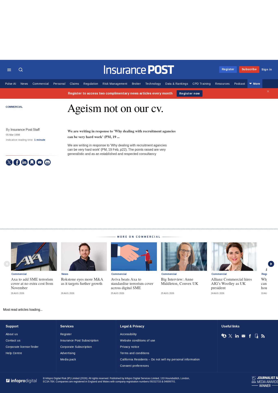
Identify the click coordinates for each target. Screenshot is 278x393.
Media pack (68, 359)
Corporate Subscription (76, 347)
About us (12, 334)
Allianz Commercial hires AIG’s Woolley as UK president (231, 283)
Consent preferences (134, 366)
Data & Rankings (176, 84)
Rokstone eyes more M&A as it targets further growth (82, 281)
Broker (136, 84)
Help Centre (14, 353)
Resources (222, 84)
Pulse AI (10, 84)
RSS (262, 336)
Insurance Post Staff (25, 130)
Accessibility (128, 334)
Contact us (13, 341)
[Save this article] (32, 162)
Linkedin (236, 336)
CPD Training (202, 84)
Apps (256, 336)
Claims (74, 84)
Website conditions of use (137, 341)
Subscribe (249, 69)
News (24, 84)
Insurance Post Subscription (79, 341)
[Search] (21, 70)
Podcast (239, 84)
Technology (153, 84)
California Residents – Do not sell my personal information (160, 359)
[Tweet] (9, 162)
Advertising (68, 353)
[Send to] (39, 162)
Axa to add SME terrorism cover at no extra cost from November (32, 283)
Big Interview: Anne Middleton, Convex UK (179, 281)
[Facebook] (16, 162)
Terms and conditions (134, 353)
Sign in (267, 69)
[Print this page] (47, 162)
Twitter (230, 336)
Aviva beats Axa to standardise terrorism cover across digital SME (132, 283)
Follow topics (223, 336)
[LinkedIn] (24, 162)
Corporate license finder (22, 347)
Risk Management (115, 84)
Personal (59, 84)
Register (228, 69)
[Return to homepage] (139, 73)
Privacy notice (129, 347)
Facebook (249, 336)
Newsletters (243, 336)
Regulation (90, 84)
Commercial (41, 84)
